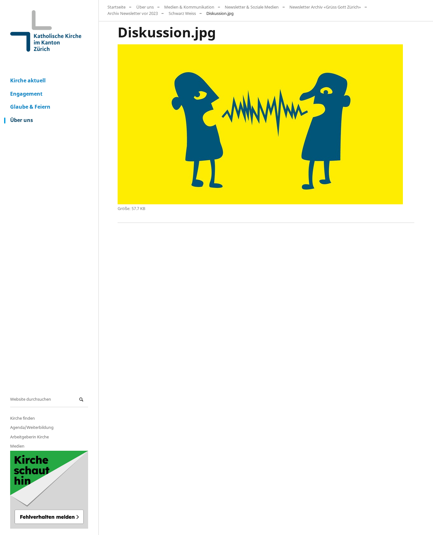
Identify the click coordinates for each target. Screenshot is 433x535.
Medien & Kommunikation (189, 7)
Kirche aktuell (28, 80)
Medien (17, 446)
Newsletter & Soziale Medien (252, 7)
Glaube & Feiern (30, 106)
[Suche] (82, 399)
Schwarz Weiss (182, 13)
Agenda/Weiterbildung (32, 427)
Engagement (26, 93)
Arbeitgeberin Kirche (29, 437)
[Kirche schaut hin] (49, 490)
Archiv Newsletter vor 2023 (132, 13)
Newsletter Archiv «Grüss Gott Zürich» (325, 7)
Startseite (116, 7)
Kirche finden (22, 418)
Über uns (21, 120)
